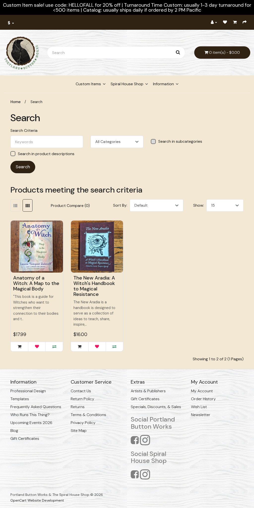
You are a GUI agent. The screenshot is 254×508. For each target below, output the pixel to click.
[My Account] (214, 22)
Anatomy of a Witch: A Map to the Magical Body (36, 283)
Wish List (199, 406)
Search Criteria (23, 130)
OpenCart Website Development (37, 500)
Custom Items (88, 83)
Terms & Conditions (88, 414)
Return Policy (82, 398)
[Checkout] (245, 22)
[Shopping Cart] (235, 22)
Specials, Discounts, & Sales (156, 406)
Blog (14, 430)
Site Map (79, 430)
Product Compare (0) (70, 205)
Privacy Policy (83, 422)
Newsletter (200, 414)
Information (163, 83)
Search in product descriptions (46, 153)
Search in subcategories (180, 141)
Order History (203, 398)
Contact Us (81, 391)
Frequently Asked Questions (35, 406)
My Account (202, 391)
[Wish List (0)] (225, 22)
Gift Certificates (24, 438)
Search (36, 101)
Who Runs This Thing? (30, 414)
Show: (198, 205)
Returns (78, 406)
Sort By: (120, 205)
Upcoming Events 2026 (31, 422)
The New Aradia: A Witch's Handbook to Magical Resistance (94, 286)
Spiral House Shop (127, 83)
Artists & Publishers (148, 391)
